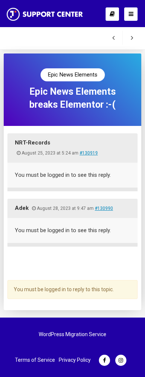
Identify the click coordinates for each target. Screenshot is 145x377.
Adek (22, 208)
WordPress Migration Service (72, 334)
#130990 (104, 208)
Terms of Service (35, 360)
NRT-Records (32, 142)
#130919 (89, 153)
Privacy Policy (75, 360)
